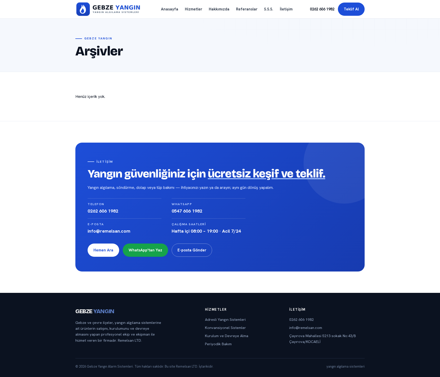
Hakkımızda (219, 9)
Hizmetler (193, 9)
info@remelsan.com (305, 327)
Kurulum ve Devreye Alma (226, 335)
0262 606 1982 (322, 9)
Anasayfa (169, 9)
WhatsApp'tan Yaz (145, 250)
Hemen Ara (103, 250)
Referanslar (246, 9)
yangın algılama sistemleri (345, 366)
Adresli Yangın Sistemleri (225, 319)
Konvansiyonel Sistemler (225, 327)
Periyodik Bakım (218, 343)
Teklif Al (351, 9)
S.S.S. (268, 9)
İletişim (286, 9)
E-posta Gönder (191, 250)
